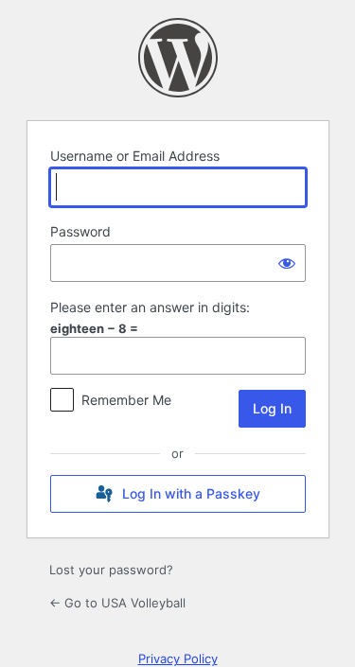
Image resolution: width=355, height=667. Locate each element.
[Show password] (287, 263)
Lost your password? (111, 569)
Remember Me (126, 400)
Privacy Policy (178, 658)
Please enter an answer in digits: (150, 307)
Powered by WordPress (178, 57)
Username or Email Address (135, 156)
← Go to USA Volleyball (117, 602)
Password (80, 231)
